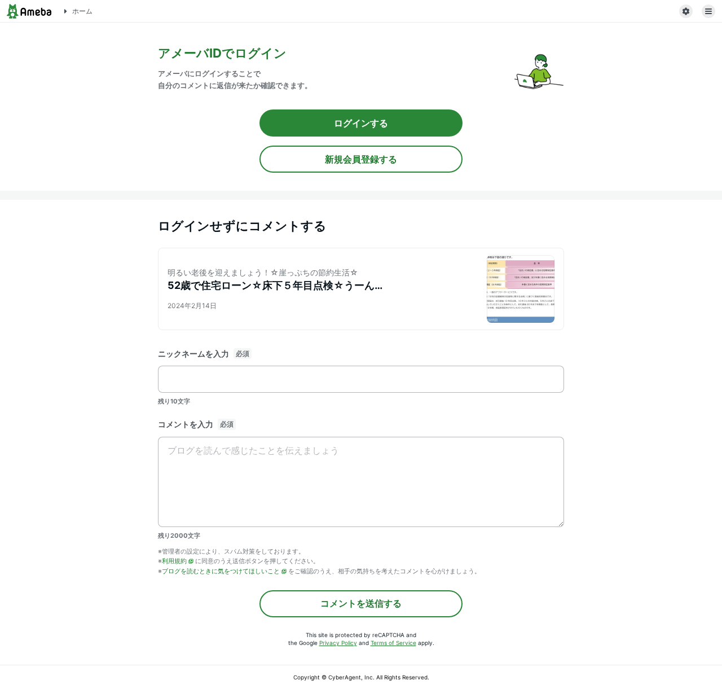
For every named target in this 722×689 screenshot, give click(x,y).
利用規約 (174, 561)
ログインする (361, 123)
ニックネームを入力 (193, 353)
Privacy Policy (338, 642)
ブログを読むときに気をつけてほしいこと (221, 571)
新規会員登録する (361, 159)
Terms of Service (393, 642)
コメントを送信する (361, 603)
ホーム (82, 11)
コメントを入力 (185, 424)
